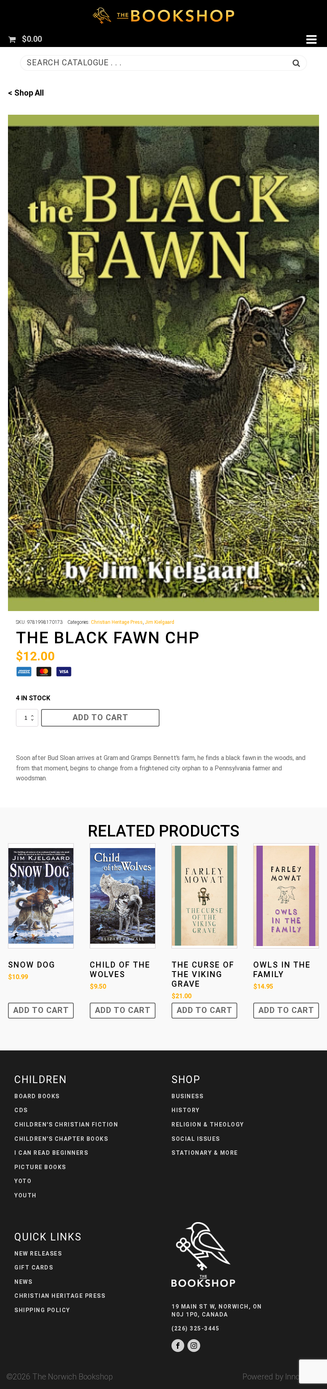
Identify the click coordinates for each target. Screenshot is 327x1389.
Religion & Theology (207, 1124)
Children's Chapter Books (61, 1139)
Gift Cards (33, 1267)
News (23, 1282)
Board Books (37, 1096)
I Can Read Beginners (51, 1153)
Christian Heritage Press (117, 622)
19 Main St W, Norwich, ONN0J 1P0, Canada (216, 1310)
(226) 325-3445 (195, 1328)
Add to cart (100, 717)
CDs (21, 1110)
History (185, 1110)
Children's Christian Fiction (66, 1124)
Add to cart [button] (41, 1010)
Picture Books (40, 1167)
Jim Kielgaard (159, 622)
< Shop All (26, 93)
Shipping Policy (42, 1310)
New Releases (38, 1253)
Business (187, 1096)
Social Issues (195, 1139)
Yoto (23, 1181)
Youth (25, 1195)
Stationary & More (204, 1153)
